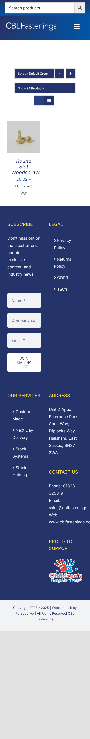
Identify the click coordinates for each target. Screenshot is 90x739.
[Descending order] (71, 73)
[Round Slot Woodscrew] (24, 124)
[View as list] (49, 100)
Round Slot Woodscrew (25, 166)
